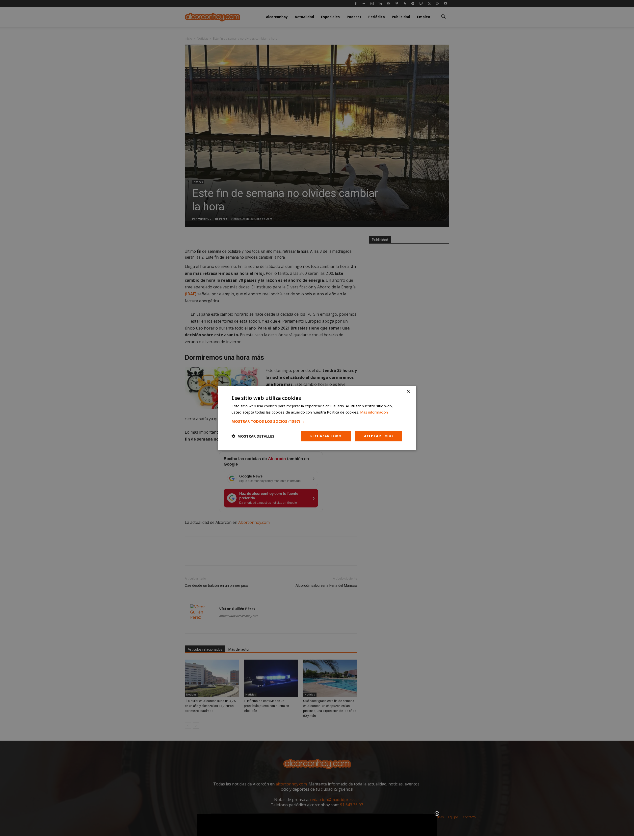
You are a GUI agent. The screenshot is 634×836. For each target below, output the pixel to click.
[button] (317, 421)
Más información (374, 412)
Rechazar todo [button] (325, 436)
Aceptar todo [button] (378, 436)
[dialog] (317, 418)
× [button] (408, 391)
